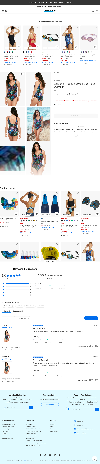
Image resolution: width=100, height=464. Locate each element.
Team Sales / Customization (33, 431)
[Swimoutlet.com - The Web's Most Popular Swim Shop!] (50, 11)
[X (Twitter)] (45, 455)
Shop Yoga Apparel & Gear (33, 445)
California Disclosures (57, 460)
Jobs (51, 426)
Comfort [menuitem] (19, 306)
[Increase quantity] (63, 108)
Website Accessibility (7, 438)
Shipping (4, 433)
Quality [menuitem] (11, 306)
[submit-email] (31, 407)
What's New (29, 424)
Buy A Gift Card (81, 433)
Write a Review (92, 318)
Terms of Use (10, 460)
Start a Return (5, 431)
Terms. (91, 404)
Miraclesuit (58, 80)
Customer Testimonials (56, 429)
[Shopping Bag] (96, 11)
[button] (57, 72)
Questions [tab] (18, 311)
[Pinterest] (55, 455)
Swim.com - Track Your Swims (34, 440)
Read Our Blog (54, 431)
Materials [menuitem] (41, 306)
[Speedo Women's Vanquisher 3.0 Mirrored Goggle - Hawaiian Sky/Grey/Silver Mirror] (89, 38)
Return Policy (5, 429)
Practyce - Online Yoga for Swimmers (36, 443)
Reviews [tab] (6, 311)
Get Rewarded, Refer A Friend (86, 429)
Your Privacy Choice (31, 460)
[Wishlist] (93, 11)
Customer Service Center (8, 424)
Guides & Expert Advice (8, 426)
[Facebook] (40, 455)
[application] (94, 458)
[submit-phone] (97, 409)
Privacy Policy (84, 404)
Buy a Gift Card (30, 438)
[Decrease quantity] (56, 108)
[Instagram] (50, 455)
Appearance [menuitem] (30, 306)
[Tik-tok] (59, 455)
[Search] (6, 11)
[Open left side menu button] (3, 11)
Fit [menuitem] (4, 306)
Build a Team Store (31, 433)
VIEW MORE (50, 261)
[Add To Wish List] (21, 74)
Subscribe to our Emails (32, 436)
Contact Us (5, 436)
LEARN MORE (50, 404)
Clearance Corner (30, 426)
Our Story (52, 424)
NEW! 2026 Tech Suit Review (33, 429)
